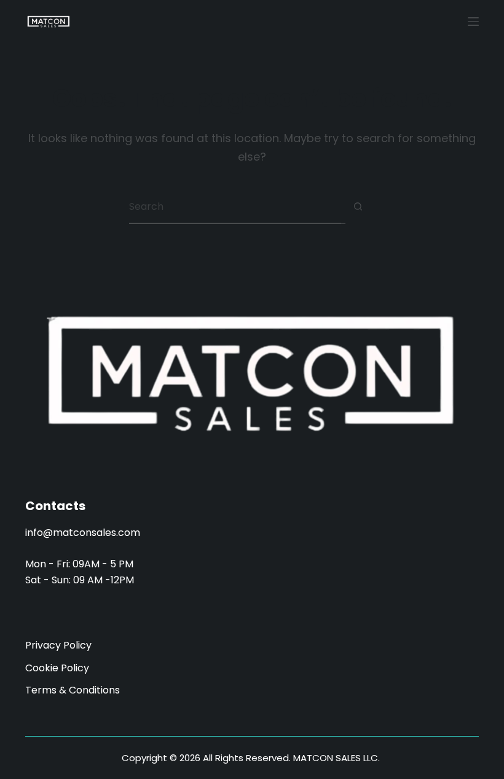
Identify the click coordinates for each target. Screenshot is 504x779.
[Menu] (473, 21)
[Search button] (358, 206)
